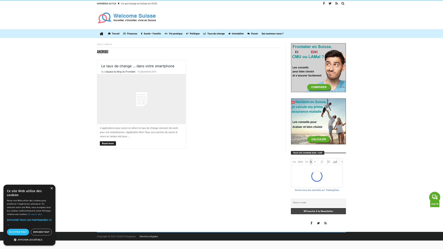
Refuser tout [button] (41, 231)
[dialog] (29, 215)
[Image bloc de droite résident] (318, 121)
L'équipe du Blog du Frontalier (120, 71)
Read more (108, 143)
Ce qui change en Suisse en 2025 (139, 3)
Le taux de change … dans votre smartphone (137, 66)
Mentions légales (149, 236)
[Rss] (336, 3)
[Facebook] (323, 3)
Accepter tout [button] (18, 231)
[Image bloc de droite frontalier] (318, 67)
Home (99, 44)
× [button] (51, 188)
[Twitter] (330, 3)
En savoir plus (35, 214)
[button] (29, 222)
